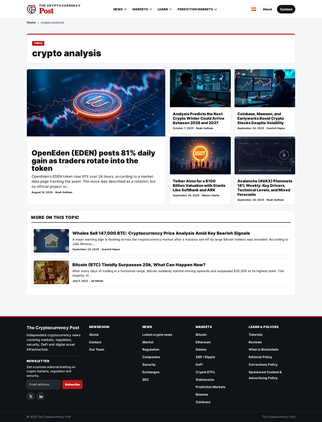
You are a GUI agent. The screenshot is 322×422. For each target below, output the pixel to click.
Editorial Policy (260, 357)
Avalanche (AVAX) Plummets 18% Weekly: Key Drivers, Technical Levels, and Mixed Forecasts (264, 188)
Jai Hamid (97, 281)
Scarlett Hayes (276, 128)
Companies (151, 357)
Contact (286, 9)
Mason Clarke (210, 195)
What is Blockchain (263, 349)
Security (149, 364)
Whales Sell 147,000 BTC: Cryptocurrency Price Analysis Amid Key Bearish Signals (161, 233)
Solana (201, 349)
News (118, 9)
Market (147, 342)
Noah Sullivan (63, 192)
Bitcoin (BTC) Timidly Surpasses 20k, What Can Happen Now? (139, 264)
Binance (202, 394)
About (267, 9)
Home (31, 22)
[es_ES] (253, 9)
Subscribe (72, 384)
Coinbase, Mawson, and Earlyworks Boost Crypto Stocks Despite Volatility (260, 118)
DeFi (199, 364)
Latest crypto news (157, 334)
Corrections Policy (263, 364)
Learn (163, 9)
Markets (140, 9)
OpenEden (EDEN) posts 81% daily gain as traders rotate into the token (93, 160)
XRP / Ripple (205, 357)
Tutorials (256, 334)
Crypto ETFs (205, 372)
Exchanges (151, 372)
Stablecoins (205, 379)
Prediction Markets (195, 9)
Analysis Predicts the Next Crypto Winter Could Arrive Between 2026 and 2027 (198, 118)
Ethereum (203, 342)
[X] (31, 396)
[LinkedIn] (41, 396)
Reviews (255, 342)
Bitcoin (201, 334)
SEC (145, 379)
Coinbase (203, 402)
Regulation (150, 349)
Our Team (96, 349)
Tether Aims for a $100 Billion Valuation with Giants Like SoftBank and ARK (199, 185)
